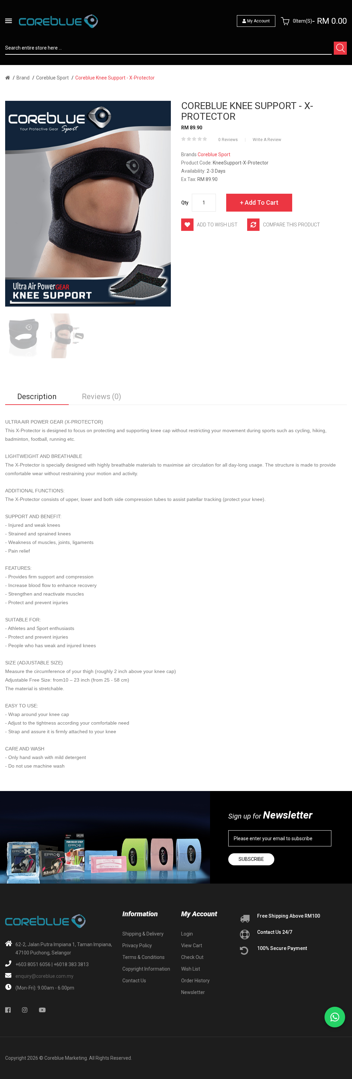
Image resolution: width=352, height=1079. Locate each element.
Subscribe (251, 859)
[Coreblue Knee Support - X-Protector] (23, 336)
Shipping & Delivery (143, 934)
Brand (23, 78)
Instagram (25, 1010)
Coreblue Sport (52, 78)
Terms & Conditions (143, 957)
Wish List (190, 969)
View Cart (191, 945)
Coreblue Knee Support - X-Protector (115, 78)
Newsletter (193, 992)
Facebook (8, 1010)
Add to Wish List (217, 224)
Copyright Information (146, 969)
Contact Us (134, 980)
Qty (184, 202)
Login (187, 934)
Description (37, 396)
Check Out (192, 957)
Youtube (42, 1010)
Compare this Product (291, 224)
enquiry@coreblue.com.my (44, 976)
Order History (195, 980)
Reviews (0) (101, 396)
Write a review (267, 139)
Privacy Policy (137, 945)
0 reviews (228, 139)
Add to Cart (261, 202)
